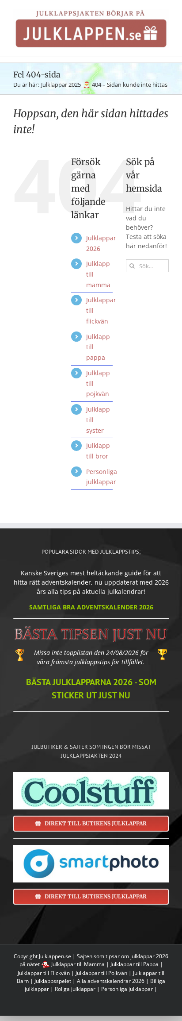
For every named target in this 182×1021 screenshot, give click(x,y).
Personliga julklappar (127, 989)
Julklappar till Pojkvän (101, 973)
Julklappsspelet (52, 981)
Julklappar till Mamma (78, 964)
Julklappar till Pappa (134, 964)
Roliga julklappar (75, 989)
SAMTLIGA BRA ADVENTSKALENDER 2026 (91, 607)
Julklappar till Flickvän (44, 973)
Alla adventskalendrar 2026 (110, 981)
